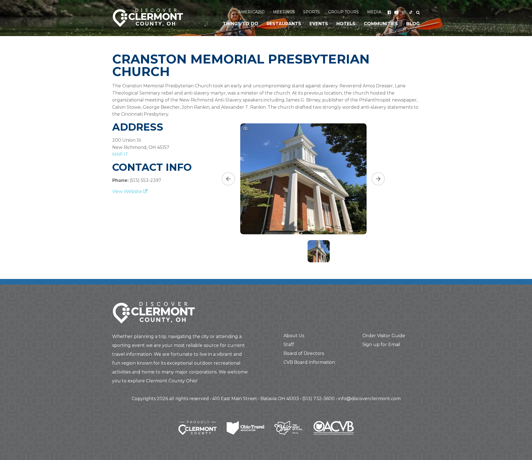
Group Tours (343, 11)
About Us (293, 335)
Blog (413, 23)
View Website (127, 191)
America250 (251, 11)
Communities (381, 23)
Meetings (284, 11)
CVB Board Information (309, 362)
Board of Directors (303, 353)
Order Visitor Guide (383, 335)
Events (319, 23)
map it (120, 154)
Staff (288, 344)
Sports (311, 11)
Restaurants (284, 23)
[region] (319, 192)
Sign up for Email (381, 344)
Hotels (345, 23)
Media (374, 11)
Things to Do (240, 23)
